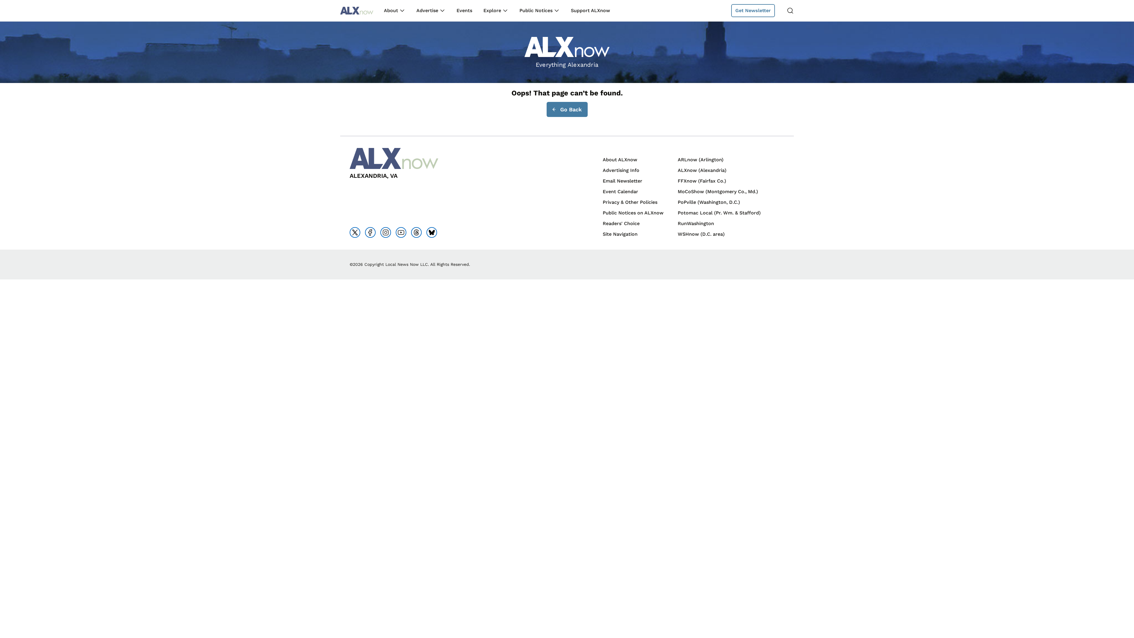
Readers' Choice (621, 223)
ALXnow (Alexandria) (702, 170)
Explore (492, 10)
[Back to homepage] (356, 11)
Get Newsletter (753, 10)
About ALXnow (620, 159)
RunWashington (696, 223)
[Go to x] (355, 232)
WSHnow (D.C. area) (701, 234)
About (391, 10)
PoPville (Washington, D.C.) (709, 202)
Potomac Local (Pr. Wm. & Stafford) (719, 213)
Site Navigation (620, 234)
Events (464, 10)
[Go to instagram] (385, 232)
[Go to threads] (416, 232)
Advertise (427, 10)
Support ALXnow (590, 10)
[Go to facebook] (370, 232)
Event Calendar (620, 191)
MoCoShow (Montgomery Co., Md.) (718, 191)
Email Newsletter (622, 181)
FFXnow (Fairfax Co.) (702, 181)
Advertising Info (621, 170)
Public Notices (536, 10)
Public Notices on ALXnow (633, 213)
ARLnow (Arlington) (701, 159)
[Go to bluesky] (431, 232)
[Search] (790, 10)
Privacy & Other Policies (630, 202)
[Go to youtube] (401, 232)
